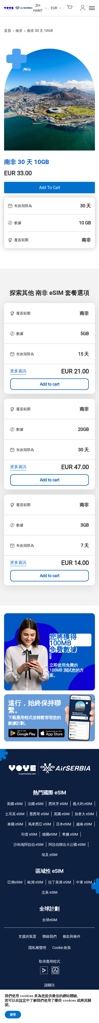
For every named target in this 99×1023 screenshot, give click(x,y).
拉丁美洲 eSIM (59, 882)
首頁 (7, 31)
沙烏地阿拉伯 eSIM (28, 844)
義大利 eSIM (82, 804)
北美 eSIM (49, 892)
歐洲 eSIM (35, 882)
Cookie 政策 (61, 948)
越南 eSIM (84, 824)
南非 (19, 31)
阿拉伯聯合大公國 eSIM (67, 844)
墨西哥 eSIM (39, 814)
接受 (13, 1015)
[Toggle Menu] (92, 8)
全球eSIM (49, 920)
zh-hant (38, 7)
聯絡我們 (49, 936)
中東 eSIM (84, 882)
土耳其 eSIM (14, 814)
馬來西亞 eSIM (39, 824)
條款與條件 (71, 936)
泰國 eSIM (15, 824)
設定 (22, 1000)
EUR (54, 8)
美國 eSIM (15, 804)
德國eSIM (49, 834)
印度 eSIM (29, 834)
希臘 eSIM (70, 834)
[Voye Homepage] (18, 8)
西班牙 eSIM (58, 804)
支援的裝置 (27, 936)
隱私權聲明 (37, 948)
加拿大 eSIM (84, 814)
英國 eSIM (62, 814)
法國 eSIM (35, 804)
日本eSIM (63, 824)
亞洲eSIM (14, 882)
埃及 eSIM (49, 855)
